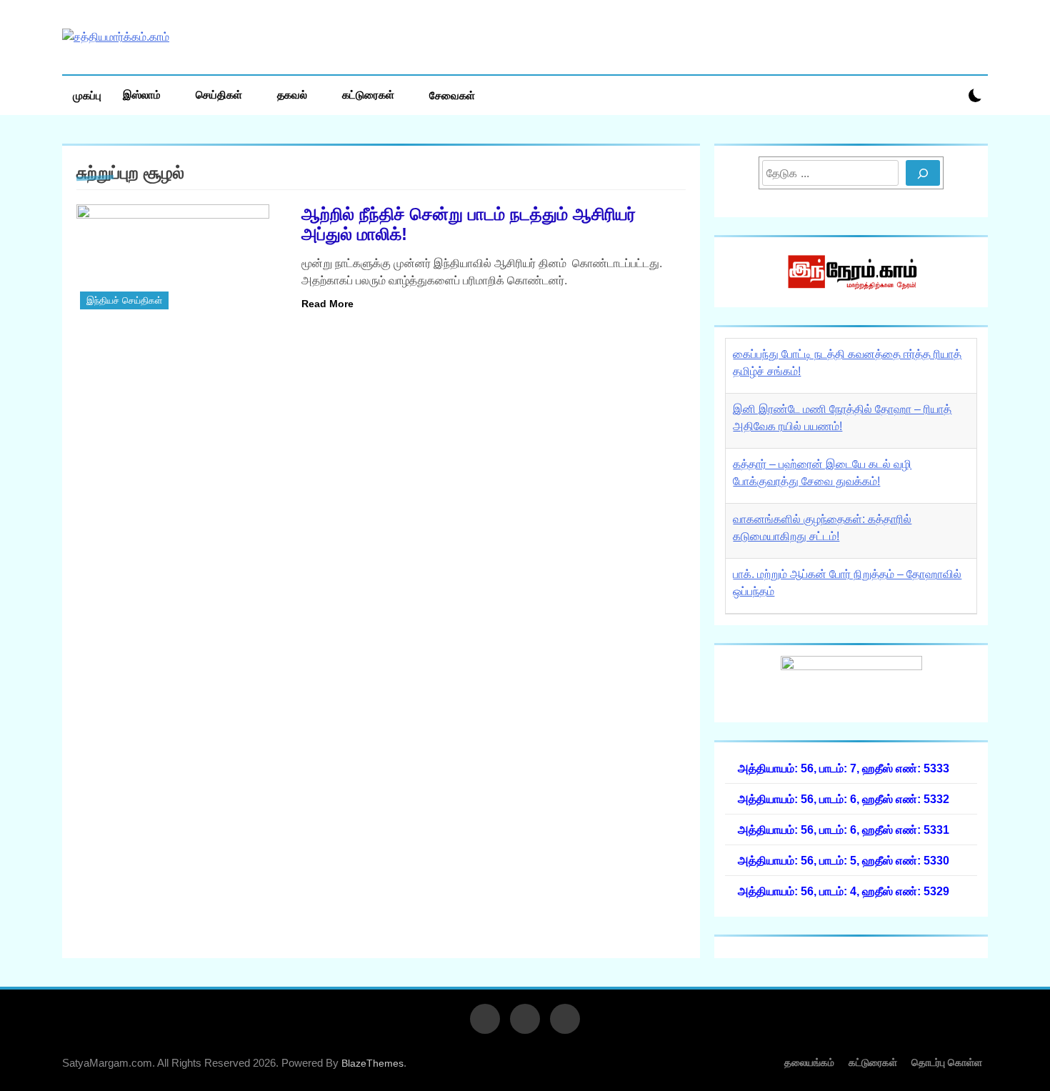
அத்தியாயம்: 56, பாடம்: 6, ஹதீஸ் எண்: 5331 (843, 829)
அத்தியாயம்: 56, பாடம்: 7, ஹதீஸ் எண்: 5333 (843, 768)
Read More (327, 303)
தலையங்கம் (809, 1062)
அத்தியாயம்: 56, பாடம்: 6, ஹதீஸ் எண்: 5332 (843, 798)
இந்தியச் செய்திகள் (124, 300)
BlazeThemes (372, 1063)
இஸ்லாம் (142, 95)
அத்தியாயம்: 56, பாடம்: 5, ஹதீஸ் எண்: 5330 (843, 860)
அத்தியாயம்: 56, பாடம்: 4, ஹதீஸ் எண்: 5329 (843, 891)
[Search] (923, 173)
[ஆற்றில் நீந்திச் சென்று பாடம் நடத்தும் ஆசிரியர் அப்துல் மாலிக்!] (180, 258)
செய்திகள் (219, 95)
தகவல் (292, 95)
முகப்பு (87, 95)
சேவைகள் (452, 95)
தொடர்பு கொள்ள (946, 1062)
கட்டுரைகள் (368, 95)
